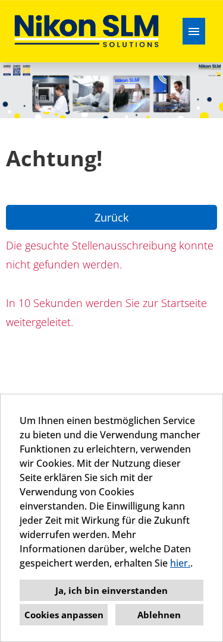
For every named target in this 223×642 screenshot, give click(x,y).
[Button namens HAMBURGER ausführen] (194, 31)
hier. (180, 563)
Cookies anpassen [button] (63, 615)
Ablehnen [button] (159, 615)
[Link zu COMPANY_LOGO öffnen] (86, 31)
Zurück (111, 217)
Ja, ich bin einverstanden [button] (111, 590)
